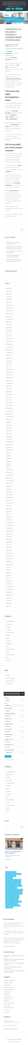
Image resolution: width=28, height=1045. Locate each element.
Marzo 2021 (8, 466)
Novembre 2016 (9, 589)
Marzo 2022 (8, 433)
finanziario (8, 640)
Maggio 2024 (9, 361)
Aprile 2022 (8, 430)
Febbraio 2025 (9, 338)
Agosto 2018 (9, 533)
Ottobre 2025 (9, 316)
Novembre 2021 (9, 444)
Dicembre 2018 (9, 522)
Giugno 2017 (9, 570)
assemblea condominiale (11, 879)
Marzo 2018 (8, 547)
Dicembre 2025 (9, 310)
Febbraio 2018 (9, 550)
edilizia (7, 638)
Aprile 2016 (8, 606)
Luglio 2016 (8, 597)
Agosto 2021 (9, 453)
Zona (6, 703)
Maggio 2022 (9, 427)
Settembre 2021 (9, 450)
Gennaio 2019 (9, 519)
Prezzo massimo (9, 734)
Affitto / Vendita (8, 708)
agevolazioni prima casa (11, 875)
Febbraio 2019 (9, 517)
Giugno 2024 (9, 358)
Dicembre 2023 (9, 374)
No (13, 8)
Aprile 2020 (8, 489)
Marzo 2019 (8, 514)
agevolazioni (18, 873)
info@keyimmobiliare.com (12, 1028)
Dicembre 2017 (9, 556)
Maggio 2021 (9, 461)
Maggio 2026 (9, 296)
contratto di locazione (18, 889)
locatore (20, 893)
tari (12, 903)
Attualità (8, 626)
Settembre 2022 (9, 416)
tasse (16, 903)
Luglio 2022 (8, 422)
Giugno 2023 (9, 391)
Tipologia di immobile (10, 713)
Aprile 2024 (8, 363)
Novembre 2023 (9, 377)
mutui (7, 646)
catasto (12, 883)
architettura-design (10, 621)
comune (15, 885)
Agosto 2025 (9, 322)
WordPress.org (9, 683)
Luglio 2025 (8, 324)
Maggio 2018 (9, 542)
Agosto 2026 (9, 288)
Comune (7, 698)
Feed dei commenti (10, 681)
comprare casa (9, 885)
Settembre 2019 (9, 503)
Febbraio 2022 (9, 436)
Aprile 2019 (8, 511)
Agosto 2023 (9, 386)
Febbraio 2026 (9, 305)
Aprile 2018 (8, 544)
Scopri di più (8, 856)
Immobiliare (8, 643)
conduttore (14, 887)
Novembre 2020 (9, 475)
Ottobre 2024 (9, 349)
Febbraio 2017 (9, 581)
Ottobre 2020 (9, 478)
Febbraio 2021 (9, 469)
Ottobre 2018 (9, 528)
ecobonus (8, 891)
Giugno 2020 (9, 483)
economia (8, 635)
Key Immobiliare (17, 1039)
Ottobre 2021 (9, 447)
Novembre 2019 (9, 497)
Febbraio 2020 (9, 494)
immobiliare (19, 891)
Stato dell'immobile (9, 750)
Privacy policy (19, 8)
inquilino (11, 893)
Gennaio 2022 (9, 439)
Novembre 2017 (9, 558)
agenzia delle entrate (10, 873)
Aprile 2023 (8, 397)
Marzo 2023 (8, 400)
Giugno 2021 (9, 458)
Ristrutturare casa (10, 654)
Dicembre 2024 (9, 344)
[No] (26, 5)
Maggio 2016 (9, 603)
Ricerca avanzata (10, 759)
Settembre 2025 (9, 319)
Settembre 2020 (9, 480)
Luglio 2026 (8, 291)
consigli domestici (10, 632)
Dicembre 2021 (9, 441)
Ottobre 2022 (9, 413)
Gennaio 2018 (9, 553)
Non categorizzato (10, 649)
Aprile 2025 (8, 333)
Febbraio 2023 (9, 402)
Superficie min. (9, 739)
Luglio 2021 (8, 455)
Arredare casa (14, 46)
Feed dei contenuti (10, 678)
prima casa (16, 899)
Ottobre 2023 (9, 380)
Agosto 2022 (9, 419)
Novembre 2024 (9, 347)
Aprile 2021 (8, 464)
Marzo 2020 (8, 492)
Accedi (7, 675)
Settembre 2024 (9, 352)
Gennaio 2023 (9, 405)
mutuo (17, 895)
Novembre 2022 (9, 411)
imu (7, 893)
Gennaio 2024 (9, 372)
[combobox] (14, 700)
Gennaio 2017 (9, 583)
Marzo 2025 (8, 335)
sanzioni (19, 901)
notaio (18, 897)
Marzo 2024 (8, 366)
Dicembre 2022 (9, 408)
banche (12, 881)
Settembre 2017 (9, 564)
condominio (9, 887)
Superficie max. (9, 744)
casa (7, 883)
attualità (19, 879)
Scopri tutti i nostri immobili (9, 946)
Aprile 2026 (8, 299)
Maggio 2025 (9, 330)
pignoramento (9, 899)
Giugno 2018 (9, 539)
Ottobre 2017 (9, 561)
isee (16, 893)
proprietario (9, 901)
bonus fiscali (18, 881)
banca (8, 881)
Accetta (8, 8)
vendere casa (17, 905)
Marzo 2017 (8, 578)
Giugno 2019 (9, 505)
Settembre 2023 (9, 383)
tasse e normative (10, 905)
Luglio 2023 (8, 388)
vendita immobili (9, 907)
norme (7, 652)
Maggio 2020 (9, 486)
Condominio (9, 629)
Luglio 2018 (8, 536)
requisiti (14, 901)
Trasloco (8, 660)
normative (8, 897)
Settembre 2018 (9, 531)
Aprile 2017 (8, 575)
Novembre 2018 (9, 525)
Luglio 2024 (8, 355)
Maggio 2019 (9, 508)
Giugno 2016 (9, 600)
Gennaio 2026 (9, 308)
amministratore (9, 877)
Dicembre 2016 (9, 586)
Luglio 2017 (8, 567)
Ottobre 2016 (9, 592)
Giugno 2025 (9, 327)
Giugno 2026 (9, 294)
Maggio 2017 (9, 572)
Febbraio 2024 (9, 369)
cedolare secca (17, 883)
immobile (13, 891)
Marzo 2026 (8, 302)
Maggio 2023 (9, 394)
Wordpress (16, 1041)
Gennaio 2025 (9, 341)
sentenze (8, 903)
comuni (20, 885)
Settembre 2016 (9, 595)
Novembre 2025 (9, 313)
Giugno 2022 (9, 425)
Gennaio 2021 (9, 472)
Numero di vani (8, 718)
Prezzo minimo (8, 729)
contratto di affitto (10, 889)
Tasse (7, 657)
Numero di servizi (9, 724)
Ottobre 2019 (9, 500)
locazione (8, 895)
